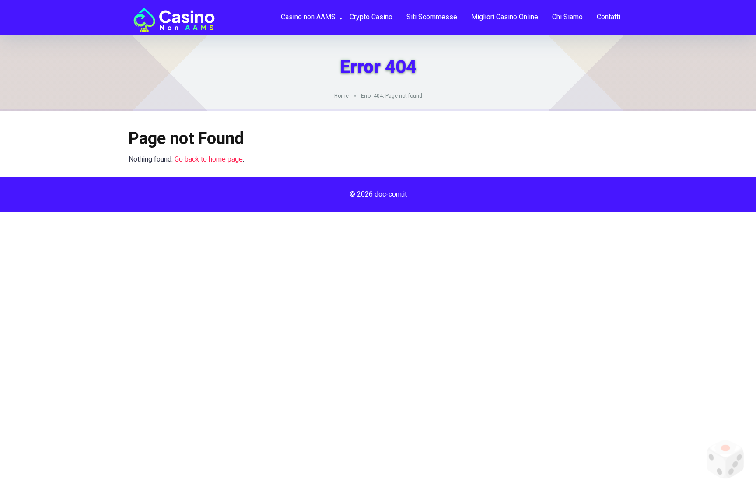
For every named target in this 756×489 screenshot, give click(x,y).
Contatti (608, 17)
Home (341, 96)
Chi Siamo (567, 17)
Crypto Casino (371, 17)
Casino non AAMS (308, 17)
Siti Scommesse (431, 17)
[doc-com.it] (172, 16)
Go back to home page (209, 159)
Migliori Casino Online (504, 17)
